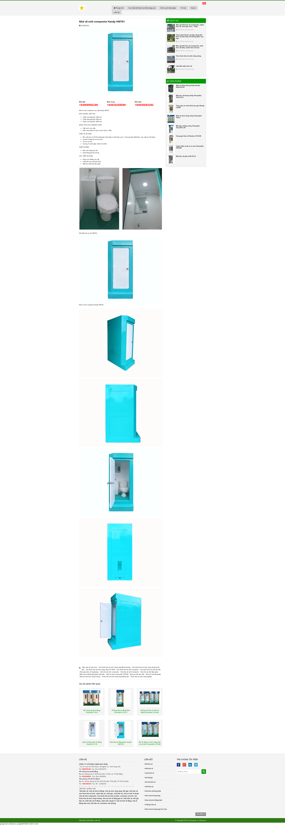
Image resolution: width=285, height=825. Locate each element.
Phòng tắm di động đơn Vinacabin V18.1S (121, 711)
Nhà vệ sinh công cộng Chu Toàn (156, 809)
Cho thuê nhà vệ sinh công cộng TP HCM (100, 669)
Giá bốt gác (149, 778)
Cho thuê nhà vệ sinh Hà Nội (150, 669)
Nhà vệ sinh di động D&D (153, 800)
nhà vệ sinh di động (96, 791)
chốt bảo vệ (127, 798)
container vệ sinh (126, 796)
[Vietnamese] (204, 3)
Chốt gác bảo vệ (150, 805)
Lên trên (199, 814)
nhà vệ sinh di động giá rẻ (112, 798)
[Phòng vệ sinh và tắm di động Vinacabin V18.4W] (150, 698)
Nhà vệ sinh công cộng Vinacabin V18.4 (189, 116)
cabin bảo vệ (101, 793)
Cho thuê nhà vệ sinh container (128, 669)
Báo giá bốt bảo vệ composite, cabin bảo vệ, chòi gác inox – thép (190, 25)
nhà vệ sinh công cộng (113, 791)
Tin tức (183, 8)
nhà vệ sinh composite (87, 796)
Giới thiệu (90, 820)
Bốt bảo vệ (148, 764)
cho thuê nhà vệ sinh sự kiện (108, 796)
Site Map (82, 820)
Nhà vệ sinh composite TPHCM (117, 674)
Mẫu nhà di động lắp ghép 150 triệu (92, 674)
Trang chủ (119, 8)
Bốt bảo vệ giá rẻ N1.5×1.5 (186, 156)
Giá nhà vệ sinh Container (129, 672)
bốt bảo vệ (133, 791)
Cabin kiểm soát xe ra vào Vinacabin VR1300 (190, 147)
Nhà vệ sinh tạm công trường (90, 676)
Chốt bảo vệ (149, 787)
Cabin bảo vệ (149, 773)
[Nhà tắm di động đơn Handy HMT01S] (121, 730)
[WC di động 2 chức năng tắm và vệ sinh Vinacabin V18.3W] (150, 730)
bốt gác (126, 791)
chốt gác (110, 793)
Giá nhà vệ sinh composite (109, 672)
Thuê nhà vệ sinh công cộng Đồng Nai (115, 676)
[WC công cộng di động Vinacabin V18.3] (92, 698)
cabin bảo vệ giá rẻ (108, 801)
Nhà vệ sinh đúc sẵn (137, 674)
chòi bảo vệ (118, 793)
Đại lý (193, 8)
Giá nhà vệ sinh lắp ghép (149, 672)
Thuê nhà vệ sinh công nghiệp (141, 676)
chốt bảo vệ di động (92, 801)
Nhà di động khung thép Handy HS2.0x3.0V (188, 86)
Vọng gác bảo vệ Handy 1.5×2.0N (188, 136)
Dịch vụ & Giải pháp (168, 8)
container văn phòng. (108, 803)
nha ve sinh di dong (131, 793)
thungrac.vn (194, 820)
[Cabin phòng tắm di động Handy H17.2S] (92, 730)
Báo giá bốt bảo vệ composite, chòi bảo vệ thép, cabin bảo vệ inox (189, 46)
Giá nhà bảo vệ (150, 782)
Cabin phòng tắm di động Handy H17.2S (92, 743)
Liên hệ (116, 12)
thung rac (202, 820)
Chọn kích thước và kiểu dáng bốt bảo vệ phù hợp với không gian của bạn (189, 36)
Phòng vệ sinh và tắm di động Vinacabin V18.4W (149, 711)
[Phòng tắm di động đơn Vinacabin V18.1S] (121, 698)
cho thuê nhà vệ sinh (87, 793)
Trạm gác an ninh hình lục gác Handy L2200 (190, 106)
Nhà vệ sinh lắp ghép (153, 674)
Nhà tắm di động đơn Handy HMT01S (121, 743)
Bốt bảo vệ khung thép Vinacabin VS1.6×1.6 (189, 96)
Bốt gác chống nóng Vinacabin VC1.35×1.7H (188, 126)
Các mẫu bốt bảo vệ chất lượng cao (141, 8)
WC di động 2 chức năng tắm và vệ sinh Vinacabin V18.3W (150, 743)
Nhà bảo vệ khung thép (153, 791)
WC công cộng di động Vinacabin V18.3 (91, 711)
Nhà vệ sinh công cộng (152, 796)
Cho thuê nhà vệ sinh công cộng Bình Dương (114, 667)
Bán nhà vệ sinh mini (89, 667)
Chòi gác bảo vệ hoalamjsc (89, 672)
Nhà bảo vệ (83, 791)
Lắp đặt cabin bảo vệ (184, 66)
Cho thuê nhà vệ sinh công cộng (188, 56)
